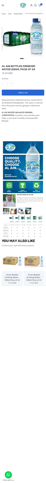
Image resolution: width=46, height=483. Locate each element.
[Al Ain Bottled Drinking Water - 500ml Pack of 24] (33, 260)
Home (4, 13)
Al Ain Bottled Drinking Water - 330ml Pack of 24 (12, 277)
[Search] (35, 5)
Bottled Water (18, 13)
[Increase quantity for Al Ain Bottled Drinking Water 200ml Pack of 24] (11, 83)
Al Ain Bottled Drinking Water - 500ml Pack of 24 (33, 277)
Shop (9, 13)
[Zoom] (40, 19)
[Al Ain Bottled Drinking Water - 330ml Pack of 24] (12, 260)
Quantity (5, 78)
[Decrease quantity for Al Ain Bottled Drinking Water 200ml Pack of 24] (4, 83)
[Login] (31, 5)
